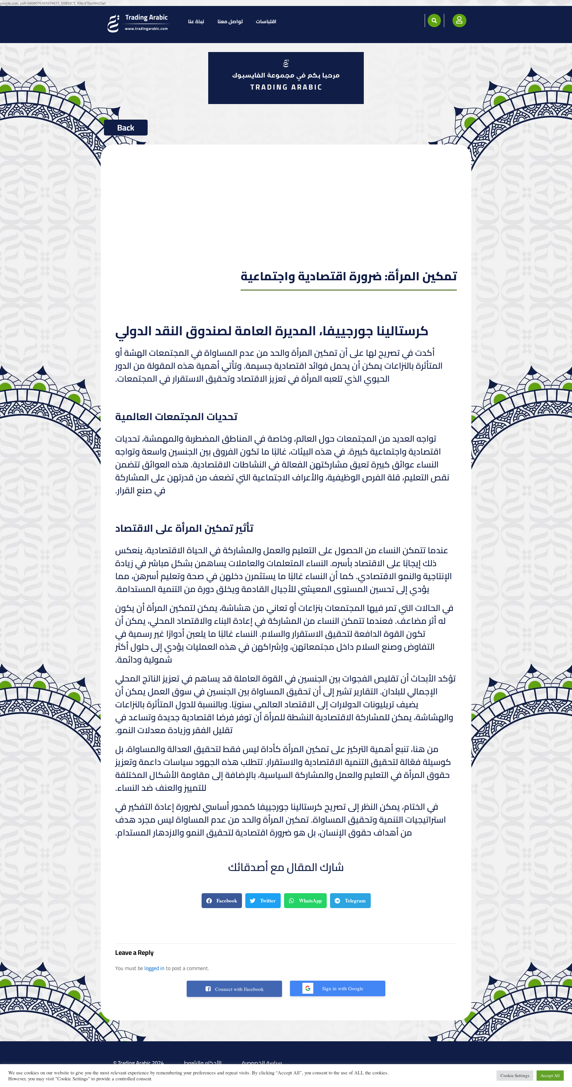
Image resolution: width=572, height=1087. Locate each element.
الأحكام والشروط (203, 1063)
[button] (434, 20)
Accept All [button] (550, 1075)
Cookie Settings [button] (515, 1075)
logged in (154, 968)
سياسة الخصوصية (262, 1063)
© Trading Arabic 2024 (138, 1063)
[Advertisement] (286, 212)
